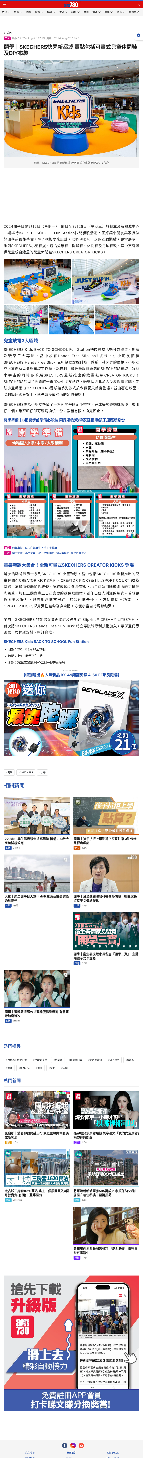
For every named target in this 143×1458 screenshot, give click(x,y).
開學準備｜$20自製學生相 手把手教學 (34, 547)
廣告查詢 (30, 1452)
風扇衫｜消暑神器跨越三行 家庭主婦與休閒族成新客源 (37, 1135)
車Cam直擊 (41, 1059)
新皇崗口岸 (76, 1059)
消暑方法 (25, 1067)
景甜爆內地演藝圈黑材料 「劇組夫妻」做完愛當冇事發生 (106, 1251)
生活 (7, 38)
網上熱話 (114, 1059)
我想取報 (71, 1452)
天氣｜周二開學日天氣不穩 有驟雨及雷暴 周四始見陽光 (37, 899)
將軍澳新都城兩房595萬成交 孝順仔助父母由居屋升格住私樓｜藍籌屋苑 (105, 1193)
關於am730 (113, 1452)
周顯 (65, 1067)
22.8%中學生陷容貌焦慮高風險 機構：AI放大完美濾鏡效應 (37, 841)
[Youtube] (81, 1445)
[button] (4, 4)
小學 (43, 772)
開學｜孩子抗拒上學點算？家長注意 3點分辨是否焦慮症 (105, 841)
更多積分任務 (91, 1422)
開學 (9, 772)
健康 (76, 847)
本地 (8, 847)
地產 (8, 1199)
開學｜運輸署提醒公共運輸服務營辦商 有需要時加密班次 (37, 1014)
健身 (40, 1067)
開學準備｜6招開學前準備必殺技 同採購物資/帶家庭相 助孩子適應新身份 (64, 420)
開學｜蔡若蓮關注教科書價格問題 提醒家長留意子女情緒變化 (105, 899)
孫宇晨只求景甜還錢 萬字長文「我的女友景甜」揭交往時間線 (106, 1135)
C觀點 (130, 1059)
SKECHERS (26, 772)
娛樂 (76, 1142)
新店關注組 (96, 1059)
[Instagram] (73, 1445)
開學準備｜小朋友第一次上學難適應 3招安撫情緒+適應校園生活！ (50, 553)
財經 (8, 1142)
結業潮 (58, 1059)
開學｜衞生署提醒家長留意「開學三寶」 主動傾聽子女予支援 (106, 956)
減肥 (52, 1067)
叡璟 (9, 1067)
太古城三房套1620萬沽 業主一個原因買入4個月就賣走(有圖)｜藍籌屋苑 (37, 1193)
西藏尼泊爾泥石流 (17, 1059)
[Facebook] (64, 1445)
